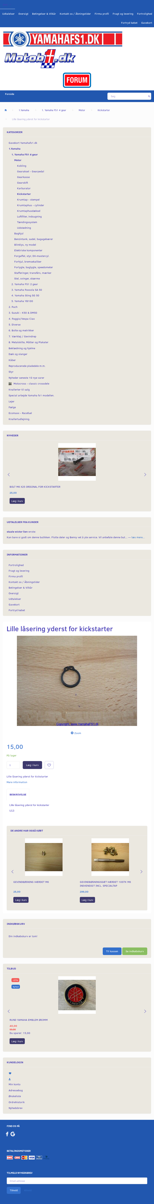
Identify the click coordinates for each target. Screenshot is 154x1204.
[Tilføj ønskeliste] (49, 765)
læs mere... (138, 537)
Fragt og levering (123, 13)
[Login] (77, 1078)
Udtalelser (8, 13)
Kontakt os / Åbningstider (75, 13)
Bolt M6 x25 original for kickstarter (35, 486)
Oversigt (23, 13)
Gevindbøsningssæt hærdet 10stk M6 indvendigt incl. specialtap (105, 883)
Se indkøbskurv (135, 951)
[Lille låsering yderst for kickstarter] (77, 681)
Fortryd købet (129, 22)
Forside (9, 94)
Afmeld (28, 1190)
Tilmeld (14, 1190)
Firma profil (102, 13)
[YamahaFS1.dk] (62, 38)
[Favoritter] (77, 1073)
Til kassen (112, 951)
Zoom (77, 733)
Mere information (17, 782)
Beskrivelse (18, 794)
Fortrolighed (144, 13)
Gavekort (146, 22)
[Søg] (149, 96)
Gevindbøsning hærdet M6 (31, 882)
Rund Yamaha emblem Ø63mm (29, 1020)
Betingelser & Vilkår (44, 13)
